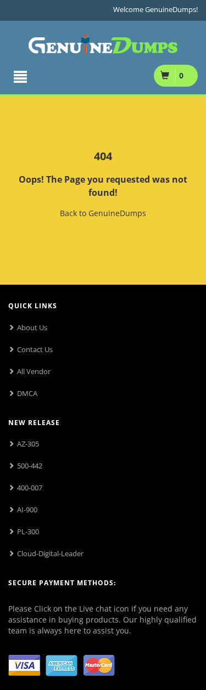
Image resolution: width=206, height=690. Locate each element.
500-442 (29, 466)
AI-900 (27, 509)
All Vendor (34, 371)
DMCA (27, 393)
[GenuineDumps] (103, 41)
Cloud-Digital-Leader (50, 553)
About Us (32, 327)
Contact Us (35, 349)
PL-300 (28, 531)
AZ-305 (28, 444)
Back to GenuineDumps (103, 213)
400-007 (29, 488)
